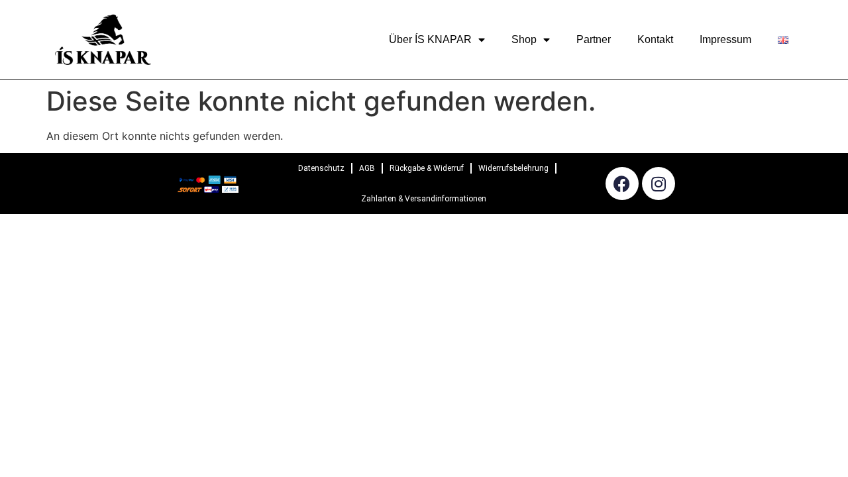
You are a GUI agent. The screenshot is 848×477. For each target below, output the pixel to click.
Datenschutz (321, 168)
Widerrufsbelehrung (513, 168)
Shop (524, 39)
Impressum (725, 39)
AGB (367, 168)
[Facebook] (622, 183)
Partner (593, 39)
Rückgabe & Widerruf (427, 168)
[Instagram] (658, 183)
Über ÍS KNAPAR (430, 39)
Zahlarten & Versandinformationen (423, 198)
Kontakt (655, 39)
